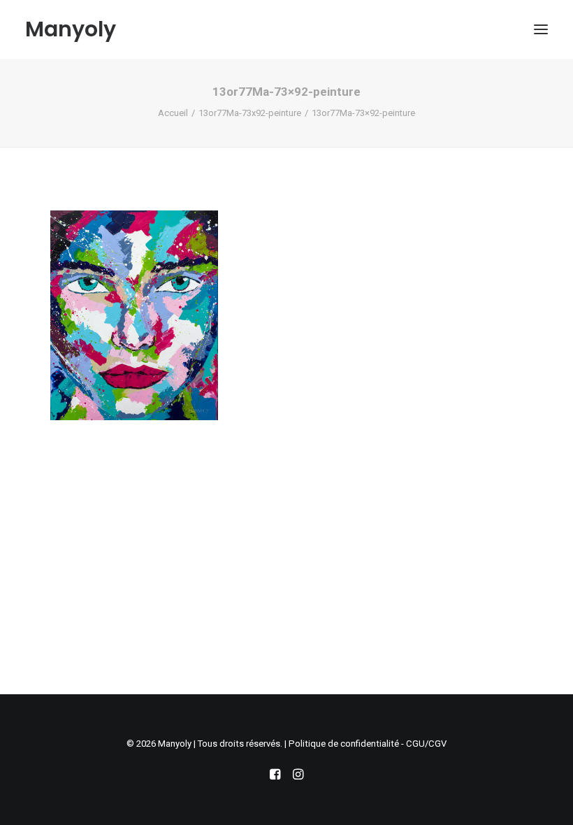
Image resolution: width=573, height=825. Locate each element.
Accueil (173, 113)
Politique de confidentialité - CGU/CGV (368, 743)
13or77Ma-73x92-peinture (249, 113)
